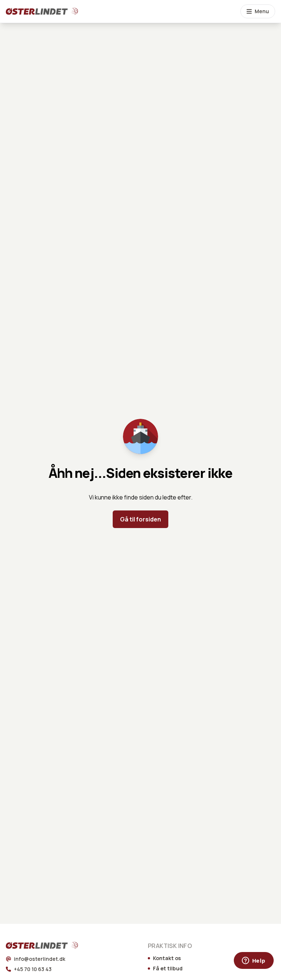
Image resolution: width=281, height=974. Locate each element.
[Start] (32, 11)
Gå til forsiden (140, 519)
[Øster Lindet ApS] (32, 945)
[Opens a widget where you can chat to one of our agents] (253, 961)
